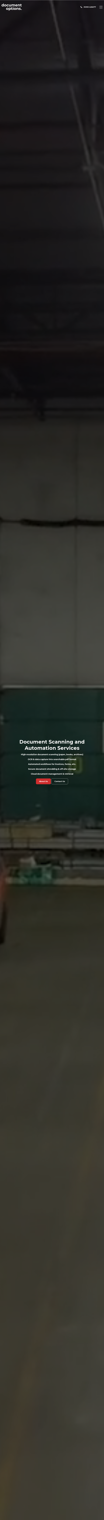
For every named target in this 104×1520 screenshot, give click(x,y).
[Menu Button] (100, 7)
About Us (43, 781)
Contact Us (59, 781)
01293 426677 (89, 7)
